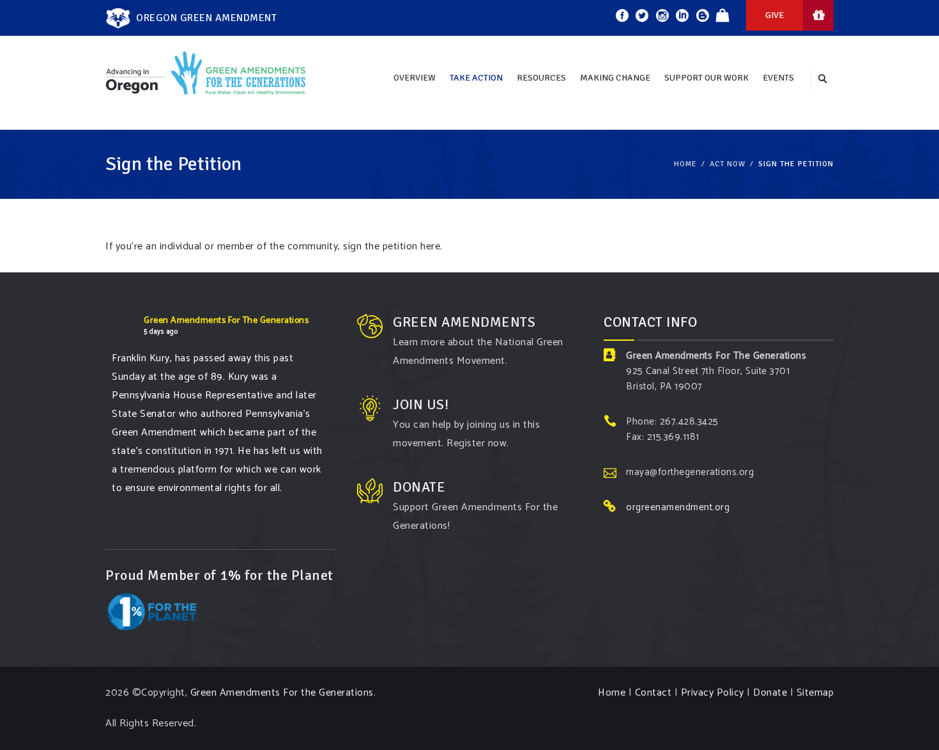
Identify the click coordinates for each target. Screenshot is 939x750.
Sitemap (815, 692)
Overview (414, 77)
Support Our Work (706, 77)
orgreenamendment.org (677, 507)
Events (778, 77)
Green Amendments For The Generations (226, 320)
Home (685, 164)
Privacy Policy (712, 692)
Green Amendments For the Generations (282, 692)
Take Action (476, 77)
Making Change (615, 77)
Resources (541, 77)
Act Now (727, 164)
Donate (770, 692)
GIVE (774, 15)
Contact (653, 692)
